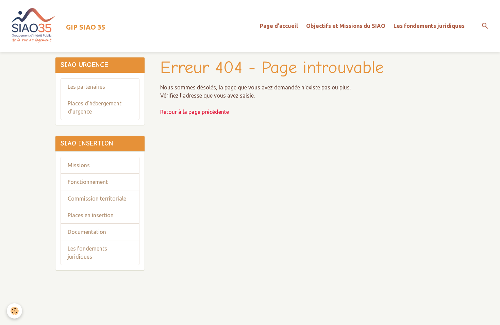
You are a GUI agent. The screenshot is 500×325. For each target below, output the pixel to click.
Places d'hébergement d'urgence (94, 107)
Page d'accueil (279, 26)
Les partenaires (86, 87)
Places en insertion (91, 215)
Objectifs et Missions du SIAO (345, 26)
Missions (79, 165)
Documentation (87, 232)
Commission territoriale (97, 198)
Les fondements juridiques (429, 26)
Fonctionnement (88, 182)
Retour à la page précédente (194, 112)
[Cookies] (14, 311)
